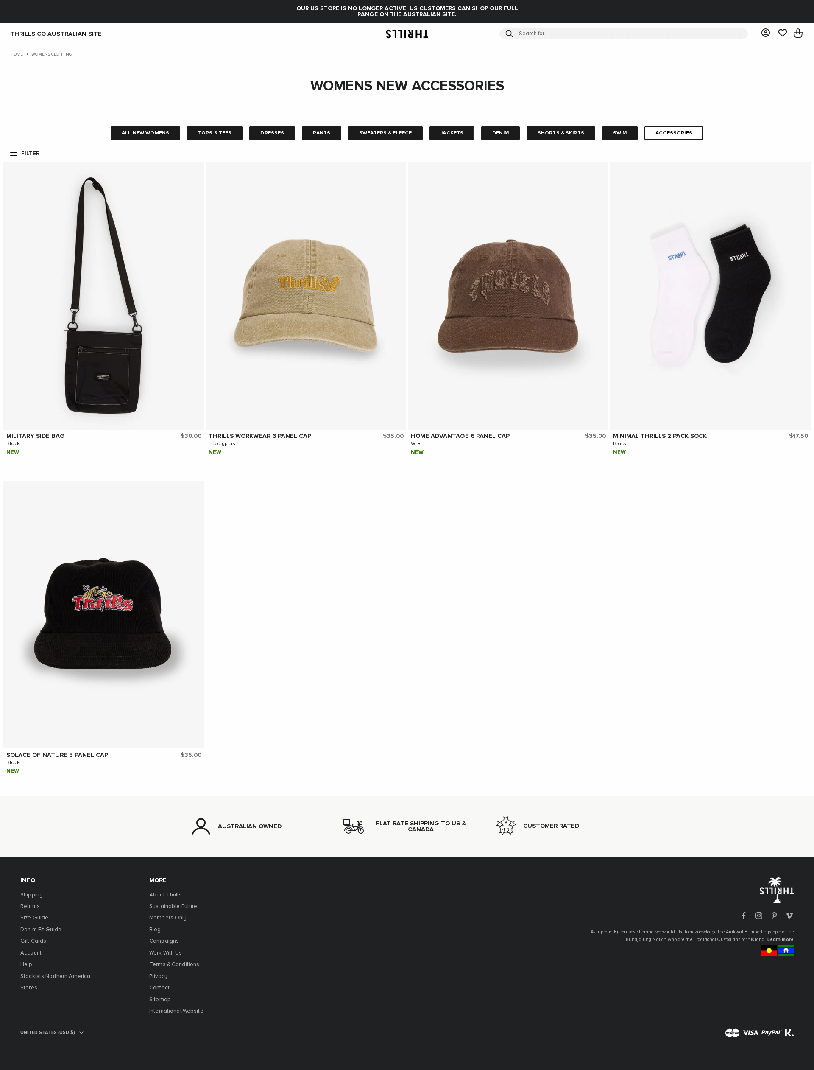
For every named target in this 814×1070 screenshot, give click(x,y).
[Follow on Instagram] (759, 915)
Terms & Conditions (174, 964)
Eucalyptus (222, 443)
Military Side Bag (35, 436)
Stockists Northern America (55, 976)
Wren (417, 443)
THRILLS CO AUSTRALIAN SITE (56, 33)
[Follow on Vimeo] (789, 915)
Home (16, 54)
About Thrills (165, 895)
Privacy (158, 976)
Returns (30, 906)
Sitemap (160, 1000)
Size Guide (34, 918)
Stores (28, 988)
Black (13, 443)
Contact (159, 988)
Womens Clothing (51, 54)
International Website (176, 1011)
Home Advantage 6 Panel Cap (460, 436)
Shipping (31, 895)
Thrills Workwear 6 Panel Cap (260, 436)
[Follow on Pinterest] (774, 915)
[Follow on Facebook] (743, 915)
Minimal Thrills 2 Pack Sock (660, 436)
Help (26, 964)
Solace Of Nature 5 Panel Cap (57, 755)
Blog (155, 930)
